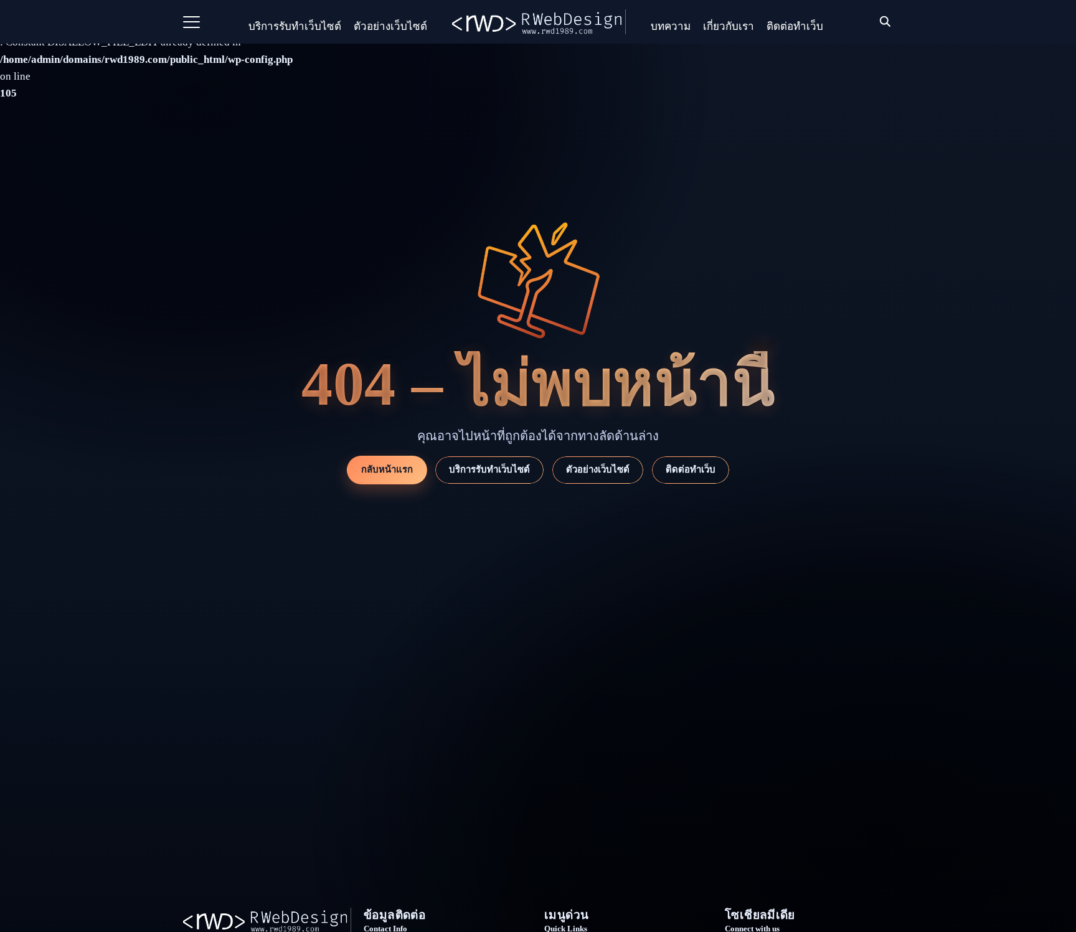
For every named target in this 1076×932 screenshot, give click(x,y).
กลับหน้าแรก (387, 469)
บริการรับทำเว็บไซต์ (294, 26)
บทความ (671, 26)
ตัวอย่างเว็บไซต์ (390, 26)
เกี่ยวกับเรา (728, 26)
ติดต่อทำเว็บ (795, 26)
